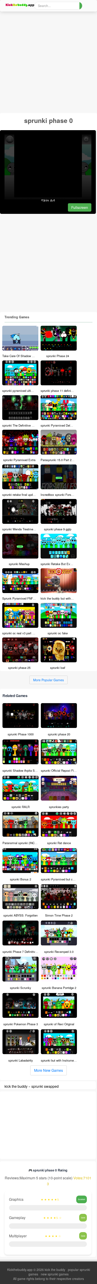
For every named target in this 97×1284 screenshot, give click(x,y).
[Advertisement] (48, 62)
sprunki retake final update (19, 494)
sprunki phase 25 (19, 667)
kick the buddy (16, 1086)
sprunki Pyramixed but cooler (60, 879)
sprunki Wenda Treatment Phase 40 (25, 529)
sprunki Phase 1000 (21, 734)
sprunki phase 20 (59, 734)
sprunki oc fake (58, 633)
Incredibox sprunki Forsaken (59, 494)
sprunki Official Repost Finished (61, 770)
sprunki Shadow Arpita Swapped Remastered (31, 770)
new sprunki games (55, 1274)
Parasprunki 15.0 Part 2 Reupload (63, 460)
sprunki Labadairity (20, 1060)
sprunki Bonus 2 (20, 879)
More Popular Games (48, 680)
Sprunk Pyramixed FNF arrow (21, 598)
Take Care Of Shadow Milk (19, 356)
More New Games (48, 1070)
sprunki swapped (45, 1086)
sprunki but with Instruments (59, 1060)
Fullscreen (79, 207)
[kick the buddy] (19, 5)
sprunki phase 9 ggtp (57, 529)
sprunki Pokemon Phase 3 (20, 1024)
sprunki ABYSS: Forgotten (20, 915)
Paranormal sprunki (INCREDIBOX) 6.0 (27, 843)
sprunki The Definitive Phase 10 (23, 425)
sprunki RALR (21, 807)
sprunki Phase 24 (57, 356)
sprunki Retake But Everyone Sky (63, 564)
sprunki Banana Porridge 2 (59, 988)
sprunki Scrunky (20, 988)
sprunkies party (59, 807)
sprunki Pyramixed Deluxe (58, 425)
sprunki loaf (57, 667)
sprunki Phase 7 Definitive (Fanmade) (27, 951)
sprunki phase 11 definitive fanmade (64, 390)
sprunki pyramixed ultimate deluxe (24, 390)
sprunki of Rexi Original (59, 1024)
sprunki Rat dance (59, 843)
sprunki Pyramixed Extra (19, 460)
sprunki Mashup (19, 564)
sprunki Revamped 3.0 (59, 951)
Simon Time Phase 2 (59, 915)
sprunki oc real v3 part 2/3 (19, 633)
